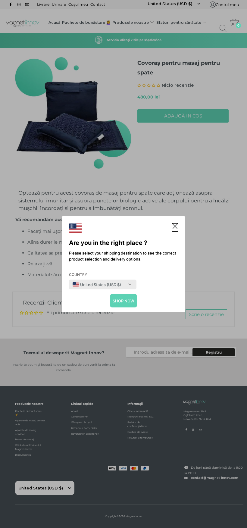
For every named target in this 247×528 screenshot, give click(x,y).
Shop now (123, 300)
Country (78, 274)
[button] (175, 227)
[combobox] (97, 284)
